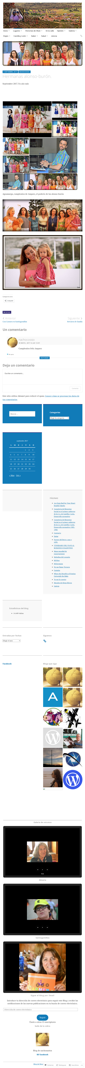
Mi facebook (42, 1054)
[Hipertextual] (53, 797)
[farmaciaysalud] (53, 758)
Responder (45, 358)
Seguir (43, 1017)
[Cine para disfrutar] (73, 739)
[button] (27, 119)
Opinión (60, 31)
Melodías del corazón (62, 557)
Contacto (57, 533)
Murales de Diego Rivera (63, 583)
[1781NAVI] (73, 718)
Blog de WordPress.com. (42, 1064)
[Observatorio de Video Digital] (53, 738)
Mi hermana (58, 564)
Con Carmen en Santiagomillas (15, 320)
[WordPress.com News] (73, 780)
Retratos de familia (74, 320)
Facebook (7, 663)
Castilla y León (20, 36)
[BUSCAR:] (22, 414)
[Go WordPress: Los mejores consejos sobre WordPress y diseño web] (53, 697)
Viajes (5, 36)
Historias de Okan (32, 31)
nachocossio (24, 72)
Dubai (56, 536)
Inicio (5, 31)
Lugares (16, 31)
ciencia (54, 36)
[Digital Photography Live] (73, 759)
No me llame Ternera (62, 567)
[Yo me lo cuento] (81, 35)
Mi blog (57, 560)
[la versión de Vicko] (73, 698)
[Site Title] (53, 677)
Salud (43, 36)
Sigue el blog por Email (42, 995)
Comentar (75, 388)
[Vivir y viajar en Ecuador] (53, 778)
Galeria (72, 31)
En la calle (50, 31)
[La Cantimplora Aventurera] (53, 718)
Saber (33, 36)
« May (12, 475)
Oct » (18, 475)
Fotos (7, 312)
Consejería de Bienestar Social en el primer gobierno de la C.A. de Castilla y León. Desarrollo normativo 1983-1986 (64, 525)
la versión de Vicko (41, 11)
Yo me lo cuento (60, 579)
